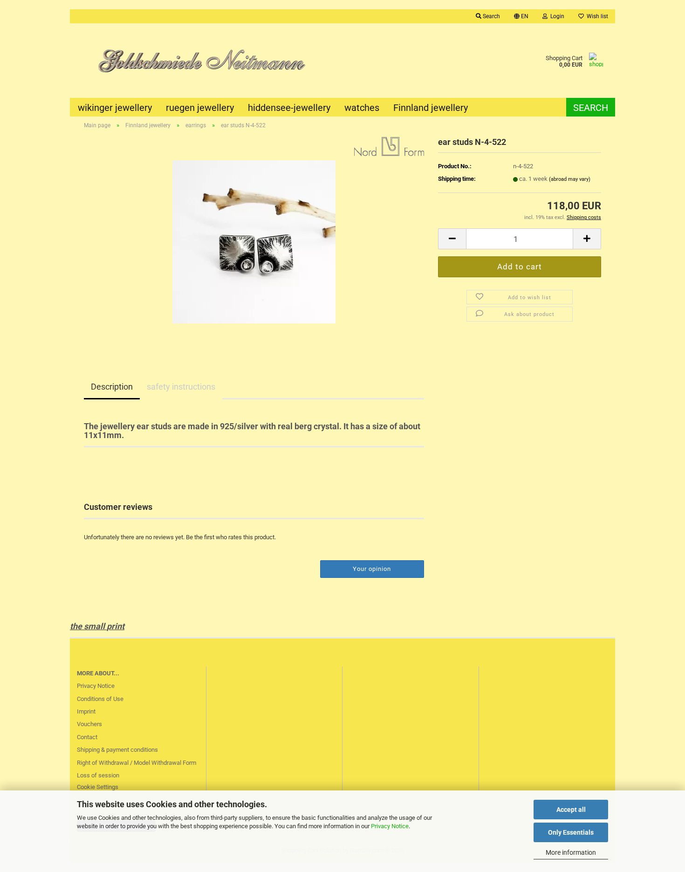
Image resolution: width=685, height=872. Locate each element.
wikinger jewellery (115, 107)
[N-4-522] (254, 241)
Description (112, 386)
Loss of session (98, 775)
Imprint (86, 711)
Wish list (596, 16)
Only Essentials (571, 832)
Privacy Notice (390, 826)
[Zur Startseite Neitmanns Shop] (206, 60)
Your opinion (372, 568)
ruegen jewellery (200, 107)
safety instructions (181, 386)
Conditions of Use (100, 698)
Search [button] (490, 16)
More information (571, 852)
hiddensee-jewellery (289, 107)
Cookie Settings (97, 786)
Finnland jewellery (430, 107)
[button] (521, 16)
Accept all (571, 809)
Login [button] (556, 16)
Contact (87, 737)
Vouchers (89, 724)
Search (590, 107)
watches (361, 107)
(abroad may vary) (569, 179)
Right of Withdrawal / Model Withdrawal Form (136, 762)
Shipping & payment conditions (117, 749)
